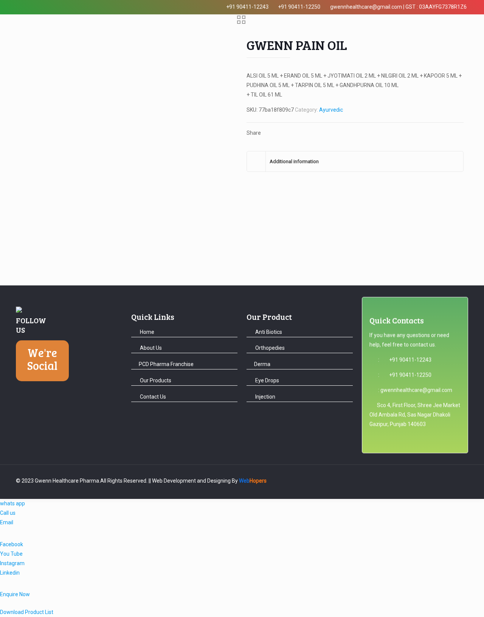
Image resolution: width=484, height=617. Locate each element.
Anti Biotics (268, 332)
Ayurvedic (331, 110)
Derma (262, 364)
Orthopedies (269, 348)
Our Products (155, 380)
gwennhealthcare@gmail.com (416, 392)
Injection (264, 397)
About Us (150, 348)
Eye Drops (266, 380)
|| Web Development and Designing (189, 481)
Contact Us (152, 397)
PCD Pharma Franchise (166, 364)
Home (146, 332)
